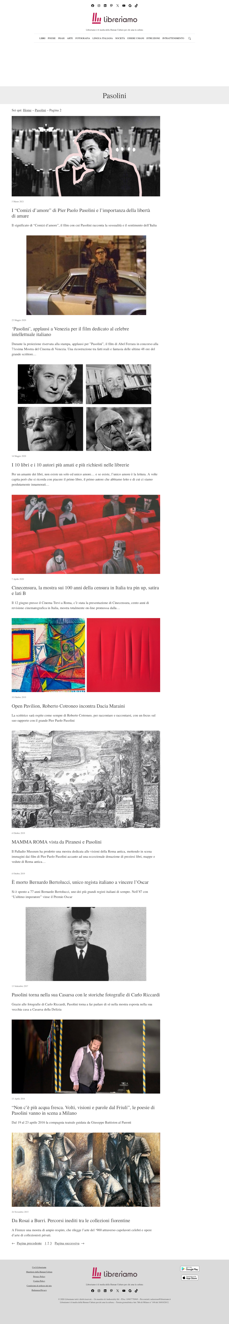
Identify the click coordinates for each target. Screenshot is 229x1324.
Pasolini (40, 110)
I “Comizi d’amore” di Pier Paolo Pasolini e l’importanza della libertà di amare (81, 212)
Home (27, 110)
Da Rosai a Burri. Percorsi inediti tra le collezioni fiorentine (71, 1220)
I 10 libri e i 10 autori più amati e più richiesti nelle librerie (70, 464)
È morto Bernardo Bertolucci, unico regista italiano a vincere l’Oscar (80, 882)
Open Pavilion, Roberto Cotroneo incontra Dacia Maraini (68, 706)
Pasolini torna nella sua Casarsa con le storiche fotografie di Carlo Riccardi (86, 994)
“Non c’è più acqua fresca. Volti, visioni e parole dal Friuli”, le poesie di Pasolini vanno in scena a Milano (83, 1110)
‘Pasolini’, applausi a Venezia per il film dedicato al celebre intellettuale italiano (70, 331)
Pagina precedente (27, 1243)
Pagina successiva (69, 1243)
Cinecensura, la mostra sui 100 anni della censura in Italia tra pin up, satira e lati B (85, 590)
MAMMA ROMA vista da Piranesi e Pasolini (57, 841)
